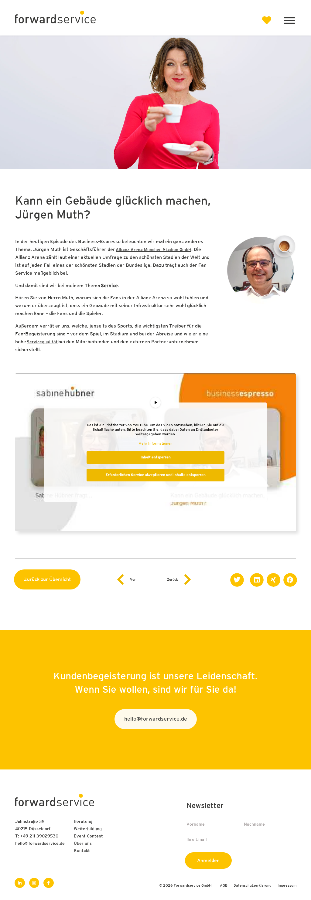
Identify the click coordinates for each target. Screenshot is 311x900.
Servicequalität (42, 342)
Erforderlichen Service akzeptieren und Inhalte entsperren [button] (156, 475)
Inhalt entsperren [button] (156, 457)
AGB (223, 886)
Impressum (287, 886)
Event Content (88, 836)
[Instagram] (34, 883)
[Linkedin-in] (20, 883)
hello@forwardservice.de (40, 843)
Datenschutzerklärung (253, 886)
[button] (237, 580)
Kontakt (82, 851)
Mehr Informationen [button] (155, 444)
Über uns (83, 843)
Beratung (83, 822)
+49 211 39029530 (39, 836)
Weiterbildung (88, 829)
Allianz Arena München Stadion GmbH (153, 250)
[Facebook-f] (48, 883)
